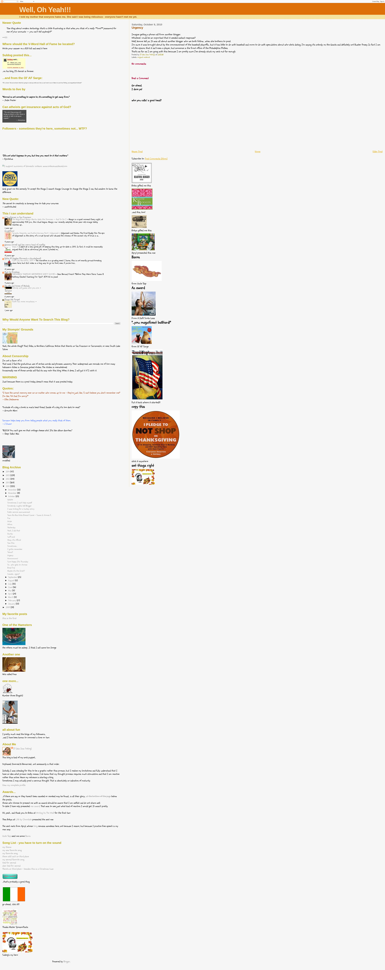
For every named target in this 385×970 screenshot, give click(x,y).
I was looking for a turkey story (20, 509)
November (12, 493)
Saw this (10, 543)
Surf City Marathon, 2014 (23, 260)
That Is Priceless (12, 272)
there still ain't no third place (15, 856)
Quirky (10, 533)
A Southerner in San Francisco (18, 217)
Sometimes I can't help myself (19, 502)
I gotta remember (14, 549)
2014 (8, 471)
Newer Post (137, 151)
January (12, 603)
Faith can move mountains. (23, 301)
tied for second (9, 862)
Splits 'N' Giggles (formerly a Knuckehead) (23, 258)
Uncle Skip (6, 836)
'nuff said (11, 537)
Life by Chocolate (24, 819)
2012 (8, 478)
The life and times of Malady (17, 285)
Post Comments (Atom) (156, 158)
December (12, 489)
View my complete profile (13, 785)
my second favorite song (13, 859)
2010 (8, 486)
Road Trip (11, 568)
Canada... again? (13, 574)
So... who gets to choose (17, 564)
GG (6, 37)
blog (35, 826)
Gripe (9, 521)
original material (143, 57)
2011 (8, 482)
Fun (8, 518)
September (13, 577)
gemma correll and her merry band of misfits (25, 244)
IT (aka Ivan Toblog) (22, 748)
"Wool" (10, 552)
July (10, 584)
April (10, 593)
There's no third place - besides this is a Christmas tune (27, 868)
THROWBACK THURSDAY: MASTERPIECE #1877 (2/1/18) (33, 274)
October (12, 496)
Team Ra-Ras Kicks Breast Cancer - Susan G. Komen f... (29, 515)
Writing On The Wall (45, 813)
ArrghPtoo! (9, 231)
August (11, 580)
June (10, 587)
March (11, 597)
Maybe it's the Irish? (16, 571)
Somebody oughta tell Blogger (19, 506)
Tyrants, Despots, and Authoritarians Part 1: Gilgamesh (35, 233)
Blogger (66, 961)
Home (257, 151)
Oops (14, 246)
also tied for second (11, 865)
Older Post (378, 151)
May (10, 590)
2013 (8, 475)
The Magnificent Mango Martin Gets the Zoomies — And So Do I (39, 219)
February (12, 600)
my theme (6, 847)
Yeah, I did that (13, 530)
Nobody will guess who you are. (26, 288)
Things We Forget (12, 299)
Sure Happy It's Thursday (17, 561)
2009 (8, 607)
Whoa (9, 524)
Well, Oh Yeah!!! (45, 10)
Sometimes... (12, 546)
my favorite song (10, 853)
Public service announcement (18, 512)
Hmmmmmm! (12, 558)
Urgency (10, 555)
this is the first (9, 618)
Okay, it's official (14, 540)
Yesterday (11, 527)
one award (35, 806)
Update (10, 499)
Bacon (27, 836)
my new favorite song (12, 850)
